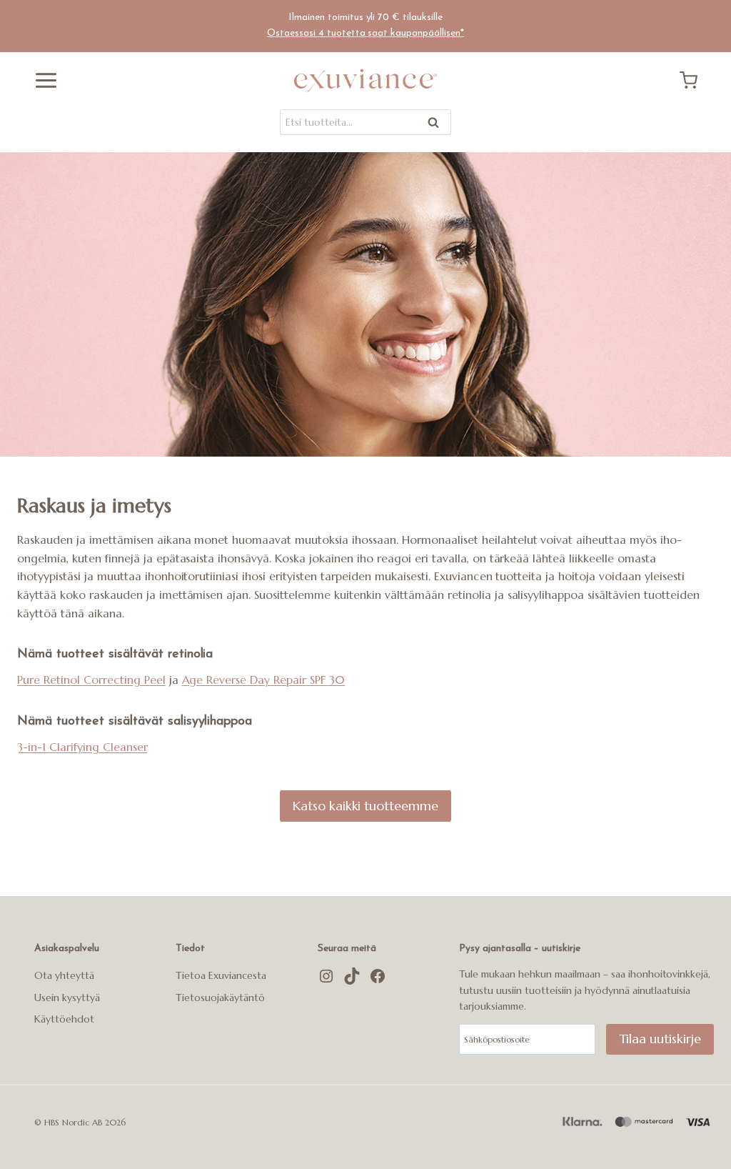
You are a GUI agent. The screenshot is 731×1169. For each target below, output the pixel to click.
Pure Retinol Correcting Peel (91, 679)
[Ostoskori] (694, 80)
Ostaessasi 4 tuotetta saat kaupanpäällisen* (365, 33)
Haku (437, 124)
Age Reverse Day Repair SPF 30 (264, 679)
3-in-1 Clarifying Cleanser (82, 747)
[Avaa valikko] (41, 80)
